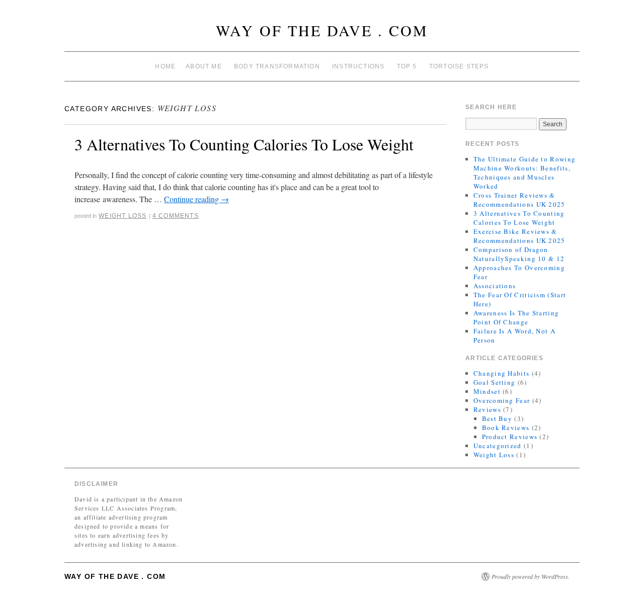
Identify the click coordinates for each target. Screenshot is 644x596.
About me (204, 66)
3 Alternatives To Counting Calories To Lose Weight (244, 144)
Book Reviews (506, 427)
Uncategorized (497, 445)
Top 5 (407, 66)
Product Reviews (510, 436)
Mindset (487, 391)
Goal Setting (494, 382)
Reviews (487, 409)
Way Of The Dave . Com (322, 30)
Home (165, 66)
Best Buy (497, 418)
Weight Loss (122, 215)
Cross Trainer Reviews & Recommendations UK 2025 (519, 200)
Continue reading (196, 199)
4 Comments (175, 215)
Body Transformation (277, 66)
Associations (494, 285)
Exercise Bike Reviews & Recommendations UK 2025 (519, 236)
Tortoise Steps (459, 66)
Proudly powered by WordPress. (531, 576)
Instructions (358, 66)
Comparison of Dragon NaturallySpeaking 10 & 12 (519, 254)
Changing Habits (501, 373)
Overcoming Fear (501, 400)
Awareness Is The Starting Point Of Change (516, 317)
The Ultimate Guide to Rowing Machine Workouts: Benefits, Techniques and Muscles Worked (524, 172)
